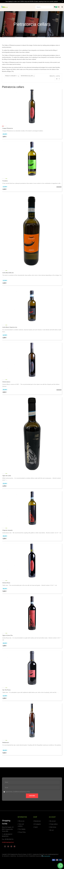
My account (53, 821)
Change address (54, 824)
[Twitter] (8, 846)
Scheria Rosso (6, 582)
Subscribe (32, 795)
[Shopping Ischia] (4, 7)
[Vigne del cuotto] (32, 433)
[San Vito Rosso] (32, 667)
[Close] (62, 2)
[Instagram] (15, 846)
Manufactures (37, 821)
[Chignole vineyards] (32, 508)
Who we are (21, 821)
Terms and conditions (21, 825)
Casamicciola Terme (37, 854)
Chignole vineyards (7, 530)
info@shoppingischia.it (8, 842)
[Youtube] (11, 846)
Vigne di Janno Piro (7, 635)
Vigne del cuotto (6, 475)
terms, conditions (14, 791)
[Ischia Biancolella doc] (32, 230)
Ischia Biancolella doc (8, 272)
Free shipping (22, 829)
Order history (53, 827)
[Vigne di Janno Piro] (32, 613)
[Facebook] (5, 846)
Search (36, 827)
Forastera (5, 180)
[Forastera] (32, 158)
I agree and (17, 791)
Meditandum (5, 742)
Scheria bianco (6, 381)
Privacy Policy (22, 832)
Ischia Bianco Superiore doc (9, 327)
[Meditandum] (32, 720)
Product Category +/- (11, 75)
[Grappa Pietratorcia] (32, 106)
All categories (37, 824)
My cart (52, 830)
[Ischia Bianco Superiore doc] (32, 305)
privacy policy (26, 791)
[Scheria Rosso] (32, 560)
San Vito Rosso (6, 690)
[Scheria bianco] (32, 359)
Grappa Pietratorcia (7, 128)
